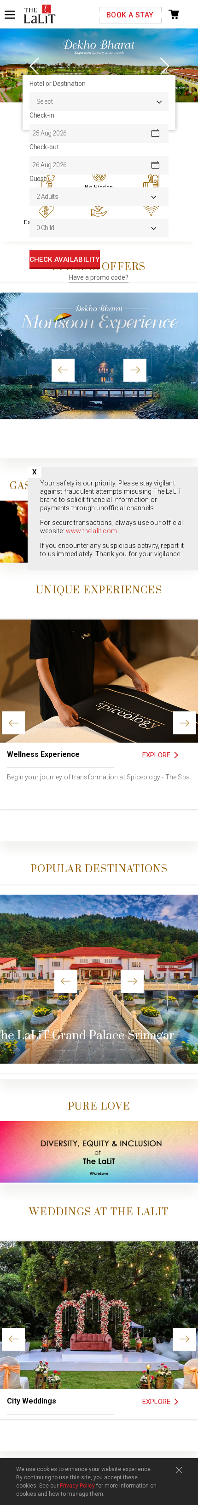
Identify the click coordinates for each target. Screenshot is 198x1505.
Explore (156, 755)
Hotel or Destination (57, 83)
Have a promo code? (98, 277)
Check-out (44, 147)
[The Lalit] (39, 15)
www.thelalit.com (91, 531)
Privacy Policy (77, 1485)
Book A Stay (129, 15)
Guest (38, 178)
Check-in (41, 115)
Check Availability (64, 259)
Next (163, 65)
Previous (34, 65)
